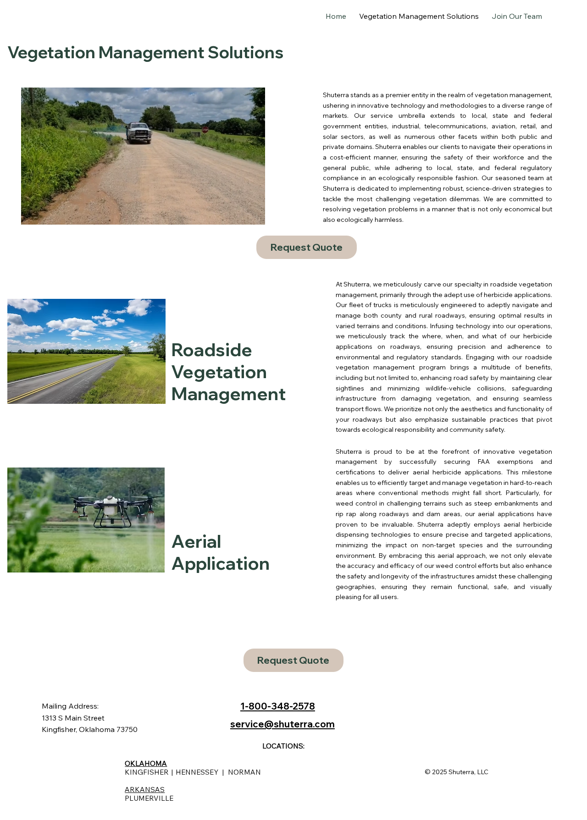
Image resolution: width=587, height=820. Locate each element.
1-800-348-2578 (277, 706)
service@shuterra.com (282, 724)
